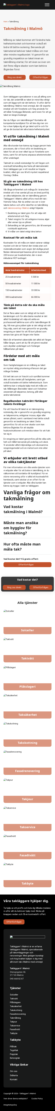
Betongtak (15, 1058)
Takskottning (27, 743)
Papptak (14, 1054)
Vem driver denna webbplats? (16, 1098)
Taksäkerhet (27, 715)
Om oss (13, 1071)
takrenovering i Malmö (18, 208)
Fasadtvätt (27, 855)
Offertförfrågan (40, 77)
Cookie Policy (37, 1098)
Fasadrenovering (27, 771)
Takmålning (15, 1018)
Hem (5, 21)
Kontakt (13, 1079)
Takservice (27, 827)
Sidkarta (14, 1075)
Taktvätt (27, 658)
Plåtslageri (27, 687)
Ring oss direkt (15, 77)
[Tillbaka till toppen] (46, 1103)
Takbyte (27, 883)
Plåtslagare (15, 1002)
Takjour (27, 799)
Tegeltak (14, 1050)
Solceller (27, 630)
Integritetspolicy (10, 1105)
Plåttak (13, 1046)
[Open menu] (47, 5)
